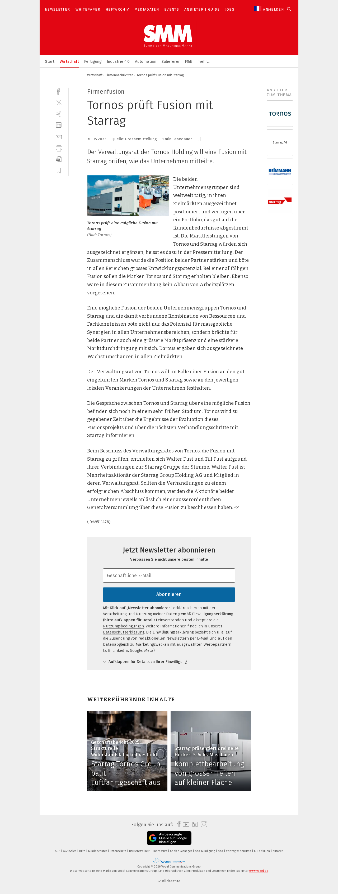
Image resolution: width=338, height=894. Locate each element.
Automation (145, 61)
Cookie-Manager (181, 851)
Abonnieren (169, 594)
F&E (188, 61)
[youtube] (184, 824)
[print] (58, 148)
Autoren (278, 851)
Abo (221, 851)
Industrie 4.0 (118, 61)
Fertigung (93, 61)
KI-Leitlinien (262, 851)
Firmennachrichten (119, 75)
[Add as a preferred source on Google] (169, 838)
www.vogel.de (258, 871)
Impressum (160, 851)
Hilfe (82, 851)
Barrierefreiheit (140, 851)
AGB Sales (70, 851)
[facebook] (58, 91)
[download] (58, 159)
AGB (58, 851)
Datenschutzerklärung (123, 632)
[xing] (58, 113)
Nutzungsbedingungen (123, 626)
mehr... (203, 61)
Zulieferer (171, 61)
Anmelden (273, 9)
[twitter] (58, 102)
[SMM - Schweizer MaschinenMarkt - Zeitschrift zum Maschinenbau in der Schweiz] (49, 61)
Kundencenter (98, 851)
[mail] (58, 136)
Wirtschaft (69, 61)
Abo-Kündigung (205, 851)
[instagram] (202, 824)
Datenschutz (118, 851)
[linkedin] (58, 125)
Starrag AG (280, 142)
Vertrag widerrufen (239, 851)
